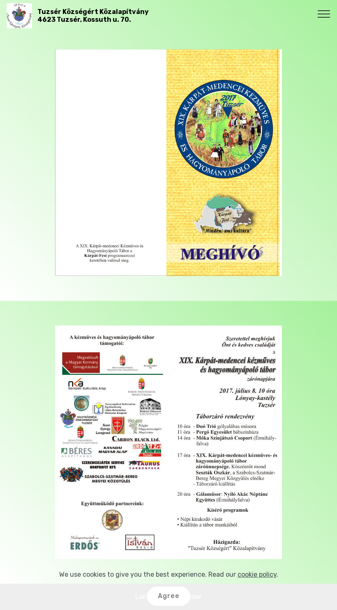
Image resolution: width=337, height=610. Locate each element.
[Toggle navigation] (324, 13)
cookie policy (257, 574)
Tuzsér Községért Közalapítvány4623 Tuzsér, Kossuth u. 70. (93, 15)
